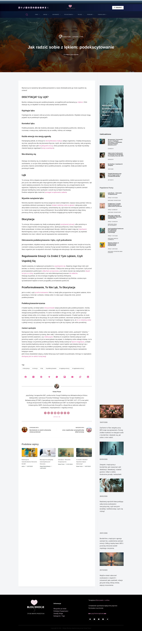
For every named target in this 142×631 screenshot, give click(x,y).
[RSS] (19, 7)
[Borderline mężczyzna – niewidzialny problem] (112, 522)
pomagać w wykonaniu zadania (56, 192)
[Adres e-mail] (72, 377)
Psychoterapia (68, 14)
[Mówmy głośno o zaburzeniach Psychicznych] (102, 245)
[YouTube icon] (68, 413)
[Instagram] (40, 7)
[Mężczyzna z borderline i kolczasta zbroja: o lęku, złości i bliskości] (112, 448)
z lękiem (80, 102)
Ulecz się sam (74, 54)
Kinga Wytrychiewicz (112, 224)
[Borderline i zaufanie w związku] (102, 166)
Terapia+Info (102, 14)
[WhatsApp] (57, 377)
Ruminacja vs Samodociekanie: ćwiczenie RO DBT (29, 462)
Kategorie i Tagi (59, 616)
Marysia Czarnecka (113, 239)
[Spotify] (38, 7)
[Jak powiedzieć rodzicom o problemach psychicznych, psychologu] (102, 230)
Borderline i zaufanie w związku (115, 164)
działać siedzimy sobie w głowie (63, 205)
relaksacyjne (48, 337)
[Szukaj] (27, 15)
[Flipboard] (65, 377)
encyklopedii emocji (46, 146)
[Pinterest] (29, 7)
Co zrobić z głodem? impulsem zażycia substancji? (82, 462)
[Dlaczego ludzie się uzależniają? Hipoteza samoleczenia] (102, 217)
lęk (41, 368)
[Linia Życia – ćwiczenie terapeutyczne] (66, 452)
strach (67, 54)
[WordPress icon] (65, 413)
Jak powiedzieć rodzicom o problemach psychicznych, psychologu (115, 230)
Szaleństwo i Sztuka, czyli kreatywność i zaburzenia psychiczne (115, 205)
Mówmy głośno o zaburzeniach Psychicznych (113, 244)
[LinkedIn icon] (48, 413)
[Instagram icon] (58, 413)
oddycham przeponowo (50, 271)
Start (36, 14)
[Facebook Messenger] (43, 7)
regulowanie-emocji (78, 368)
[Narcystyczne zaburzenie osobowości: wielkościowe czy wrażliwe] (112, 485)
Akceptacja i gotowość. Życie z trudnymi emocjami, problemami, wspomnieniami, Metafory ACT (115, 142)
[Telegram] (49, 377)
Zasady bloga (58, 613)
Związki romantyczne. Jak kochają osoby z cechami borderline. (115, 175)
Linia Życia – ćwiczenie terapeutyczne (115, 193)
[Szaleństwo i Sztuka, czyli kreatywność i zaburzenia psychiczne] (102, 205)
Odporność (55, 14)
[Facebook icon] (45, 413)
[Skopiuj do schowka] (80, 377)
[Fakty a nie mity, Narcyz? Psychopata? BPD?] (112, 559)
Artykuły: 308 (56, 416)
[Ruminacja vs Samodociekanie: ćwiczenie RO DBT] (29, 452)
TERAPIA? (119, 7)
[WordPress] (45, 7)
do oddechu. (73, 273)
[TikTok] (24, 7)
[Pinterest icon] (61, 413)
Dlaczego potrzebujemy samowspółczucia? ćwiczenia (46, 462)
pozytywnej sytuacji (67, 224)
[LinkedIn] (31, 7)
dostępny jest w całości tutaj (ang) (34, 356)
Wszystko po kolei (59, 609)
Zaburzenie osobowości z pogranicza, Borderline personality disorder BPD (115, 154)
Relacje (80, 14)
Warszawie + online (102, 600)
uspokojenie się (59, 266)
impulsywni (82, 229)
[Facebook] (33, 7)
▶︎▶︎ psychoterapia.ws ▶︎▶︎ (97, 613)
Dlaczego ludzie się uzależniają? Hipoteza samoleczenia (114, 217)
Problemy (90, 14)
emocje (35, 368)
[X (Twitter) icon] (55, 413)
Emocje (45, 14)
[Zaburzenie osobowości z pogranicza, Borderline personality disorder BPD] (102, 155)
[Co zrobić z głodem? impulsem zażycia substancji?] (84, 452)
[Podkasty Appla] (21, 7)
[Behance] (48, 7)
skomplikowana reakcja (53, 141)
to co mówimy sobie (84, 320)
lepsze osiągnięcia (77, 342)
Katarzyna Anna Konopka (115, 252)
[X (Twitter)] (36, 7)
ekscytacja (26, 368)
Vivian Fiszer (106, 122)
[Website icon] (52, 413)
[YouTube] (26, 7)
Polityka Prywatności (60, 611)
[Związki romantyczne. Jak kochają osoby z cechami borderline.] (102, 175)
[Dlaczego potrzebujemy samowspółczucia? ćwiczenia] (48, 452)
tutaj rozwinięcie (48, 148)
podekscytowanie (51, 368)
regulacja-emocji (64, 368)
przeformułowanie (41, 292)
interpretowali (49, 308)
